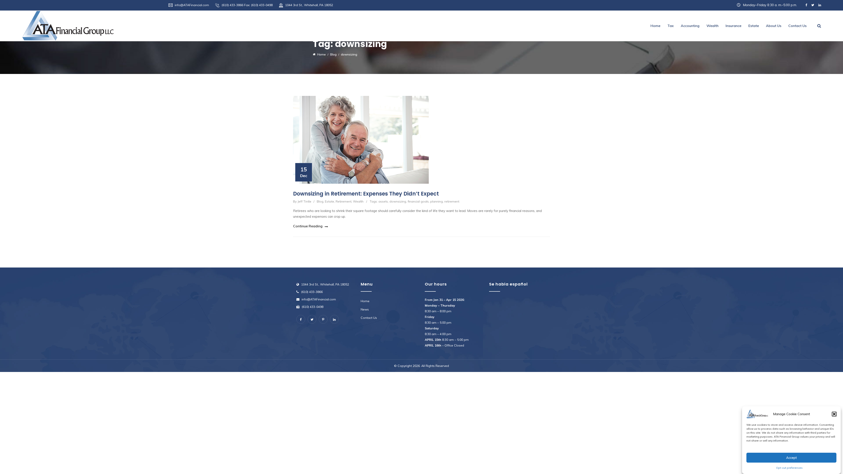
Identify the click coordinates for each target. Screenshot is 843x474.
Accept (791, 458)
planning (436, 201)
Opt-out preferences (789, 467)
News (365, 309)
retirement (451, 201)
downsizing (397, 201)
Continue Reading (307, 226)
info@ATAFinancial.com (192, 5)
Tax (670, 25)
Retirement (343, 201)
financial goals (418, 201)
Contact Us (797, 25)
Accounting (690, 25)
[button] (834, 414)
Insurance (733, 25)
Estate (753, 25)
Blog (320, 201)
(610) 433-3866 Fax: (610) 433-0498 (247, 5)
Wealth (712, 25)
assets (383, 201)
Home (655, 25)
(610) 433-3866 (312, 292)
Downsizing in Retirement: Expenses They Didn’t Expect (366, 193)
